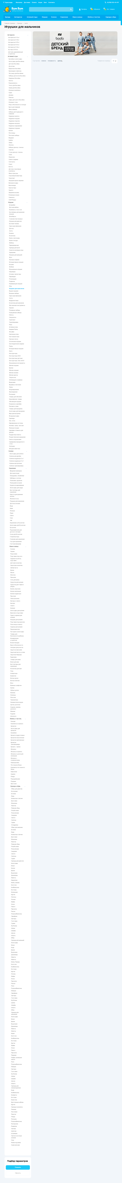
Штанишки (14, 1133)
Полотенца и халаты (16, 624)
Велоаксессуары (13, 183)
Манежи (12, 711)
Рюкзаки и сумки (13, 406)
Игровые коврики (14, 259)
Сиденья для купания (16, 627)
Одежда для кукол (14, 247)
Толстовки (14, 921)
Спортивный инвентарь (15, 175)
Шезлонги (13, 716)
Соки (11, 518)
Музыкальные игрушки (15, 269)
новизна (43, 60)
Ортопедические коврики (16, 343)
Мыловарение (13, 392)
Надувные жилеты (14, 116)
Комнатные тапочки (17, 798)
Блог (45, 2)
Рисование (12, 394)
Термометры (14, 700)
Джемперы (14, 875)
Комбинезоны (15, 887)
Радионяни (13, 657)
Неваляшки (12, 271)
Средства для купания (16, 582)
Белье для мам (14, 662)
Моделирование (14, 389)
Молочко (13, 575)
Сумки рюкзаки (15, 1145)
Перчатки (14, 909)
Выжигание (12, 382)
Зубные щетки (14, 690)
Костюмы (14, 890)
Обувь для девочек (16, 789)
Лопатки (11, 145)
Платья (13, 911)
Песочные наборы (14, 135)
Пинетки (13, 805)
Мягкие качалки (13, 372)
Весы (11, 683)
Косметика (12, 235)
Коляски (54, 17)
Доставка (27, 2)
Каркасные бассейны (15, 68)
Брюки (13, 870)
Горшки (12, 551)
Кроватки (13, 726)
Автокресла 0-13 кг (13, 37)
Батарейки (12, 205)
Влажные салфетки (15, 685)
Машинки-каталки (14, 192)
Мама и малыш (77, 17)
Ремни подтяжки (16, 1142)
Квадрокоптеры (13, 300)
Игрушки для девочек (15, 221)
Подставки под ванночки (17, 622)
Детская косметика (16, 563)
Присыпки (13, 577)
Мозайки (11, 331)
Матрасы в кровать (16, 751)
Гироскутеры (12, 187)
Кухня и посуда (13, 240)
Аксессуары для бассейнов (16, 61)
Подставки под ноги (16, 556)
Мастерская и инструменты (17, 305)
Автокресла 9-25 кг (13, 44)
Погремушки (12, 279)
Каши (11, 508)
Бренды (7, 17)
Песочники (14, 1112)
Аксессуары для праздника (17, 411)
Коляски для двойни (15, 456)
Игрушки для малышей (15, 255)
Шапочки (13, 1131)
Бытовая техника (14, 223)
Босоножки (14, 791)
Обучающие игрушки (15, 401)
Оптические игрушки (15, 341)
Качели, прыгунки (15, 589)
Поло (12, 986)
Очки (12, 1140)
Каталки (11, 264)
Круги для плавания (14, 107)
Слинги (12, 605)
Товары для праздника (15, 408)
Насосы (11, 80)
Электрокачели (14, 598)
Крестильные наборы (17, 1102)
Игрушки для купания (16, 619)
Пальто (13, 906)
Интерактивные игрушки (16, 262)
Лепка (11, 387)
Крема (12, 570)
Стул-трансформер (15, 544)
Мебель (11, 243)
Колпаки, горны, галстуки (16, 425)
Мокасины (14, 803)
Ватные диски (14, 678)
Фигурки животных (14, 448)
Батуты (11, 166)
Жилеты (13, 877)
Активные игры (13, 327)
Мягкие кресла (13, 375)
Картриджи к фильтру (15, 71)
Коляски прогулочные (16, 463)
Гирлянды (12, 418)
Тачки (10, 154)
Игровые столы (13, 102)
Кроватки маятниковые (17, 740)
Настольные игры (14, 336)
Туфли (13, 822)
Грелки (12, 688)
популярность (52, 60)
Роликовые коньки (14, 195)
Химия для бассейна (14, 87)
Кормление (64, 17)
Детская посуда (14, 473)
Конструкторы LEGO (15, 356)
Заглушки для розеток (16, 647)
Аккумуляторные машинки (16, 180)
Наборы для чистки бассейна (17, 75)
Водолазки (14, 873)
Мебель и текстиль (94, 17)
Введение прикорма (16, 471)
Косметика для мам (16, 668)
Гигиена (12, 549)
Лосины (13, 899)
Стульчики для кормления (17, 539)
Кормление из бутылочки (17, 522)
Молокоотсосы (14, 498)
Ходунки (12, 713)
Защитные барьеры (16, 654)
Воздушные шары (14, 416)
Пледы (13, 776)
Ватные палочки (15, 680)
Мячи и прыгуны (13, 173)
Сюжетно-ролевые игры (16, 250)
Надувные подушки (14, 128)
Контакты (51, 2)
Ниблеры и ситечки (15, 478)
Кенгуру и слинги (15, 601)
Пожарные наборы (14, 310)
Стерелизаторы (14, 536)
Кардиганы (14, 880)
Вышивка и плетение (15, 384)
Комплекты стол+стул (15, 209)
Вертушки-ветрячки (14, 413)
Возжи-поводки (14, 642)
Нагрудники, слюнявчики (17, 475)
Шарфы (13, 930)
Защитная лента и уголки (17, 652)
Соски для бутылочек (16, 534)
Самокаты (11, 197)
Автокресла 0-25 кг (13, 42)
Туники (13, 923)
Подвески (12, 281)
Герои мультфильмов (15, 226)
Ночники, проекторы (15, 274)
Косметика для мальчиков (16, 303)
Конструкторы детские (15, 358)
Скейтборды (12, 199)
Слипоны (13, 820)
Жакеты (13, 957)
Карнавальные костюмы (16, 423)
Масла (12, 572)
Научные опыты (13, 339)
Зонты (11, 231)
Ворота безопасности (16, 645)
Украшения (12, 252)
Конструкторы (13, 353)
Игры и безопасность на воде (17, 104)
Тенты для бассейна (14, 85)
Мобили (11, 267)
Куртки (13, 894)
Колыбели (14, 733)
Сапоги (13, 817)
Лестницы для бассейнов (16, 73)
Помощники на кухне (16, 483)
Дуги (10, 257)
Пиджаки (13, 1055)
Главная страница (10, 23)
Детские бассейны (14, 63)
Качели (11, 130)
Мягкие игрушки (14, 365)
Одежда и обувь (111, 17)
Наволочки (14, 771)
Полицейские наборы (15, 312)
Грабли (11, 140)
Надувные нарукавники (15, 125)
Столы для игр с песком (15, 152)
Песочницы (12, 133)
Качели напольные (15, 591)
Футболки (14, 926)
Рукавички (14, 1126)
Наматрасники (15, 762)
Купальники (14, 892)
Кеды (12, 796)
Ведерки (11, 137)
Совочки (11, 149)
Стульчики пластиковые (15, 219)
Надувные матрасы (14, 123)
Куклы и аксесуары (14, 238)
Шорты (13, 935)
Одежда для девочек (17, 861)
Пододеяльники (15, 779)
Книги (10, 351)
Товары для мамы (15, 659)
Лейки (10, 142)
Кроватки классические (17, 737)
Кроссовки (14, 801)
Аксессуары (14, 863)
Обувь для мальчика (17, 827)
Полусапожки (15, 813)
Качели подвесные (15, 593)
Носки (13, 904)
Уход (11, 671)
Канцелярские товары (15, 399)
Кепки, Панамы (15, 962)
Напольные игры (14, 334)
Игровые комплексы (14, 90)
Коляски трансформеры (16, 465)
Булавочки (13, 676)
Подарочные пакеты (15, 434)
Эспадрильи (14, 825)
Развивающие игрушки (15, 283)
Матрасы (13, 749)
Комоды (13, 721)
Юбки (12, 938)
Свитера (13, 918)
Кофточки (14, 1100)
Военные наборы (14, 293)
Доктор (11, 228)
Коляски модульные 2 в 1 (17, 458)
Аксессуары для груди (16, 487)
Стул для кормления (15, 541)
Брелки (11, 368)
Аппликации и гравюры (15, 380)
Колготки (14, 885)
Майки (13, 902)
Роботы (11, 315)
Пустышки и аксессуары (17, 631)
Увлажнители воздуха (16, 702)
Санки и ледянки (13, 159)
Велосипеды (12, 185)
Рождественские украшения (17, 437)
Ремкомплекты (13, 83)
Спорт (10, 164)
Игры (10, 324)
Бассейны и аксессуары (15, 59)
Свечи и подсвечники (15, 439)
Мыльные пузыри (14, 428)
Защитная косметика (16, 565)
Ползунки (14, 1119)
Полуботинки (15, 810)
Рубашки (13, 990)
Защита (11, 190)
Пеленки (13, 1109)
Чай (11, 520)
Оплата (34, 2)
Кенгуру (12, 603)
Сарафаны (14, 916)
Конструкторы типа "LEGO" (16, 360)
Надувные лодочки (14, 121)
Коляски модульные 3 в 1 (17, 461)
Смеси (12, 515)
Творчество (12, 377)
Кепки (13, 1033)
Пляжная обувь (15, 808)
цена (59, 60)
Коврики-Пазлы (13, 329)
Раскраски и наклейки (15, 404)
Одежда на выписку (17, 1107)
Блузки (13, 868)
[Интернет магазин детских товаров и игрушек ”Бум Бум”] (13, 9)
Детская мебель (14, 207)
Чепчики (13, 1128)
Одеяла (13, 774)
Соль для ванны (14, 579)
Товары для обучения (15, 396)
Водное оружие (13, 291)
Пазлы (11, 346)
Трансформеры (13, 322)
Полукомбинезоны (16, 914)
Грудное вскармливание (17, 485)
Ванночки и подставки (16, 613)
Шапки (13, 928)
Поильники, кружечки (16, 480)
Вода (11, 506)
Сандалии (14, 815)
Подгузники (13, 554)
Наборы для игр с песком (16, 147)
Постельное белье (16, 765)
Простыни (14, 783)
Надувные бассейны (14, 78)
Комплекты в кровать (17, 723)
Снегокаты (12, 161)
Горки (10, 92)
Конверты (14, 1095)
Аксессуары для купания (17, 610)
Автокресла (18, 17)
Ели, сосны (12, 420)
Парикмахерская (14, 245)
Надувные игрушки (14, 118)
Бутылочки (13, 527)
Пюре (11, 513)
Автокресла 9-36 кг (13, 47)
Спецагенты (12, 317)
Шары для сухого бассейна (16, 99)
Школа (13, 933)
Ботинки (13, 793)
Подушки (13, 781)
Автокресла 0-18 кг (13, 40)
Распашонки (14, 1124)
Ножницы (13, 695)
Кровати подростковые (17, 735)
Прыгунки (13, 596)
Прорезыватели (15, 629)
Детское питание (15, 503)
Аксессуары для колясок (16, 453)
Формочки (12, 157)
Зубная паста (14, 567)
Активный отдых (32, 17)
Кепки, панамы (15, 882)
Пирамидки (12, 276)
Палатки (11, 97)
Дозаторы (12, 66)
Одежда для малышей (17, 940)
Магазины (19, 2)
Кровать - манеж (15, 746)
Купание (12, 608)
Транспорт (12, 178)
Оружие (11, 307)
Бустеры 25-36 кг (13, 49)
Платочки (13, 697)
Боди (12, 947)
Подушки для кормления (17, 501)
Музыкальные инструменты (17, 363)
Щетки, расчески (15, 704)
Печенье (12, 510)
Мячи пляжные (13, 109)
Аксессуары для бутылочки (17, 525)
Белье (13, 865)
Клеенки (12, 692)
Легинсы (13, 897)
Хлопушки (12, 446)
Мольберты (12, 216)
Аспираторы (13, 673)
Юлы (10, 286)
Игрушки (44, 17)
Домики (11, 95)
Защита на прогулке (16, 650)
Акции (40, 2)
